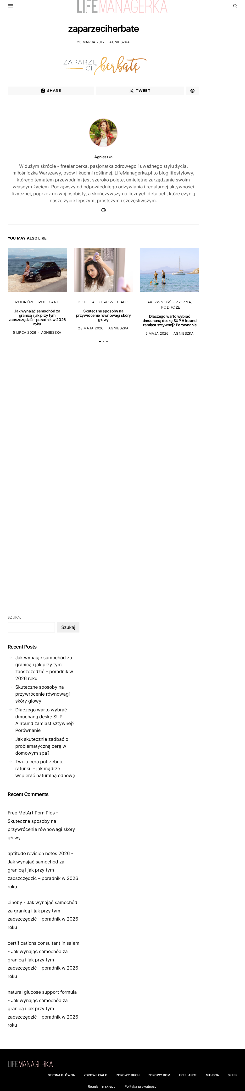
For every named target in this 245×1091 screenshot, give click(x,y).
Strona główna (61, 1075)
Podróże (24, 302)
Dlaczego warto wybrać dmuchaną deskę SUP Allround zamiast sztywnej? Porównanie (170, 320)
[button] (100, 341)
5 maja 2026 (157, 333)
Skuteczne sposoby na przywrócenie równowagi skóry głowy (103, 315)
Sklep (232, 1075)
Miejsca (212, 1075)
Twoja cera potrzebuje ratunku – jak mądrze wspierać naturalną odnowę (45, 768)
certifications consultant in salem (43, 943)
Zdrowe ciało (113, 302)
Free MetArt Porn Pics (31, 813)
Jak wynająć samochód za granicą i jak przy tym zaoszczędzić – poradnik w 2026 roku (37, 317)
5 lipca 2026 (24, 332)
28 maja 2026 (90, 328)
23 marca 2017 (91, 42)
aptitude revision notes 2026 (39, 853)
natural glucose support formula (42, 992)
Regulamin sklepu (101, 1086)
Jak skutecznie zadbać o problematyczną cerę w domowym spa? (41, 746)
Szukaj (15, 617)
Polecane (48, 302)
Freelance (188, 1075)
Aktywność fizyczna (169, 302)
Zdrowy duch (127, 1075)
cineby (15, 902)
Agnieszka (119, 42)
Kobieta (86, 302)
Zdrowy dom (159, 1075)
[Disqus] (103, 421)
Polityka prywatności (141, 1086)
